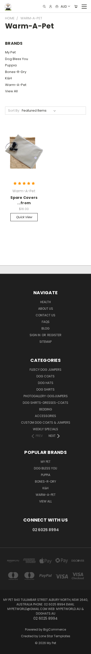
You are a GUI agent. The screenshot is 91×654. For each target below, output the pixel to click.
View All (11, 91)
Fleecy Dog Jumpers (45, 369)
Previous (8, 649)
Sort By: (14, 110)
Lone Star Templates (54, 636)
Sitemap (45, 341)
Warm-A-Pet (15, 84)
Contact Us (45, 315)
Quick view (24, 217)
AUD (64, 6)
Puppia (11, 65)
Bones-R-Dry (15, 71)
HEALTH (45, 302)
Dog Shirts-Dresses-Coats (45, 402)
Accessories (45, 416)
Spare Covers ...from (23, 200)
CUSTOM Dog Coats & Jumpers (45, 422)
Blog (45, 328)
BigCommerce (54, 629)
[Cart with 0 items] (76, 6)
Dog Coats (45, 376)
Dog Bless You (16, 58)
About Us (45, 308)
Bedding (45, 409)
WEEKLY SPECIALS (45, 429)
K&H (8, 78)
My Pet (10, 52)
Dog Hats (45, 383)
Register (54, 335)
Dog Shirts (45, 389)
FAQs (46, 322)
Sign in (35, 335)
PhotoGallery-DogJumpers (46, 396)
